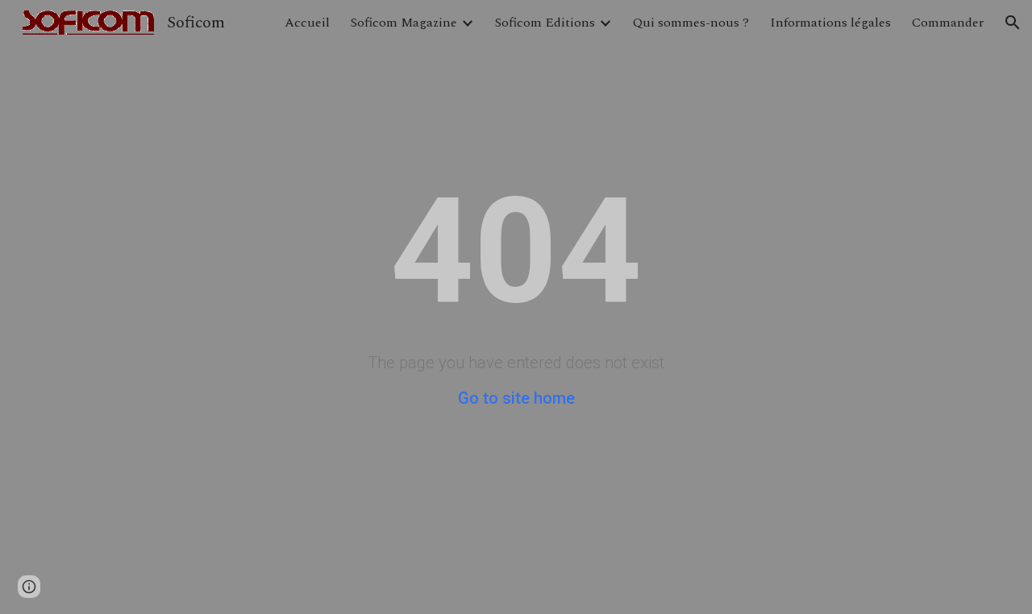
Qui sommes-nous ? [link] (691, 22)
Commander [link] (948, 22)
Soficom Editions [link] (545, 22)
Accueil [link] (307, 22)
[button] (1012, 22)
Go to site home (516, 398)
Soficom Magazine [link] (404, 22)
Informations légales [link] (830, 22)
